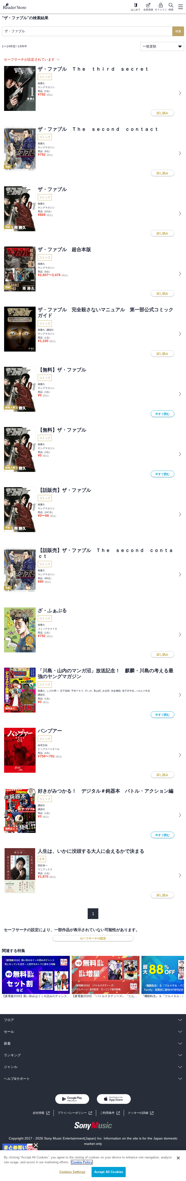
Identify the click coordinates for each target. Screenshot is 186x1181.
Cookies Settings (72, 1172)
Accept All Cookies (108, 1172)
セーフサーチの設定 (93, 938)
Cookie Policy (81, 1162)
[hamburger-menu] (180, 6)
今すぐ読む (162, 414)
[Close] (178, 1158)
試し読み (162, 113)
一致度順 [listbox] (149, 46)
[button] (140, 1113)
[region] (93, 1165)
